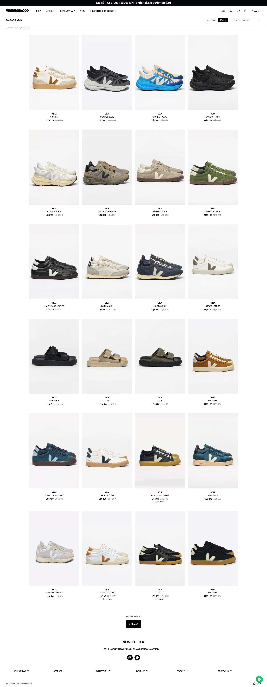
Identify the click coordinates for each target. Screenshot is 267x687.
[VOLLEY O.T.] (160, 548)
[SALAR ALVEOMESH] (107, 167)
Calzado (23, 28)
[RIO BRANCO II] (107, 261)
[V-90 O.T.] (54, 72)
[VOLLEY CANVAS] (107, 548)
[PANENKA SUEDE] (160, 167)
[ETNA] (107, 356)
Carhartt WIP (67, 11)
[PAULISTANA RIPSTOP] (54, 548)
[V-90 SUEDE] (213, 450)
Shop (38, 11)
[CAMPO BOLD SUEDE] (54, 450)
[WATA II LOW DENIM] (160, 450)
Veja (82, 11)
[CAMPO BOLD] (213, 356)
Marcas (50, 11)
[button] (231, 11)
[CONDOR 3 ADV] (107, 72)
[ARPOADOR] (54, 356)
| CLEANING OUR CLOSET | (102, 11)
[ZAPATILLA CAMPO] (107, 450)
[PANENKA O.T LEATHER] (54, 261)
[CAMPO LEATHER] (213, 261)
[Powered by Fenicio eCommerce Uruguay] (257, 683)
